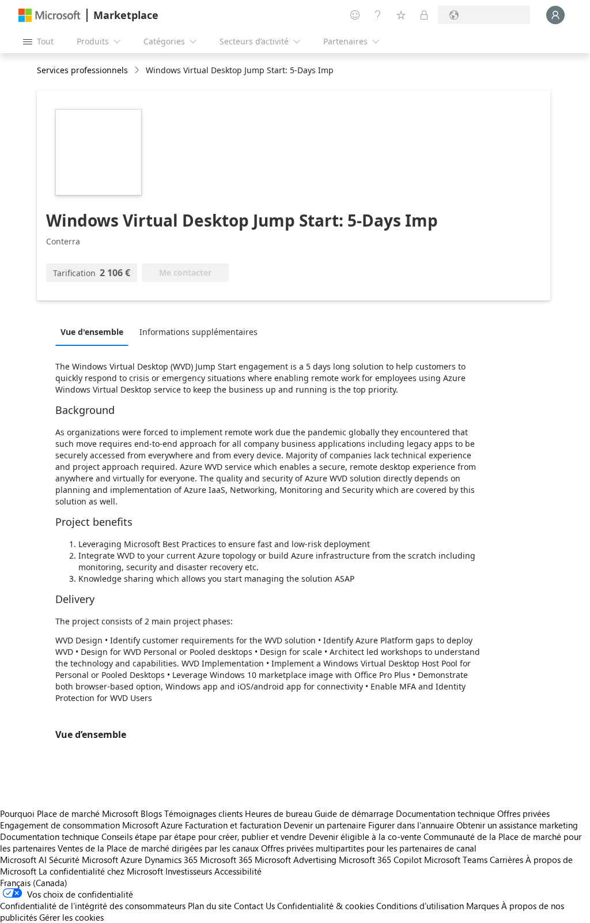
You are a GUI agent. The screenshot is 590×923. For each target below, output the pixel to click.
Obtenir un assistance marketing (517, 825)
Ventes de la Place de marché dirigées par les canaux (158, 848)
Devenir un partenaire (324, 825)
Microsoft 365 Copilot (380, 859)
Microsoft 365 (226, 859)
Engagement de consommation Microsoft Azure (92, 825)
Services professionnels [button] (82, 70)
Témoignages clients (203, 813)
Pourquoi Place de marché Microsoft (69, 813)
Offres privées (523, 813)
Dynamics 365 (171, 859)
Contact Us (254, 905)
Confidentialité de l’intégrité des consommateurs (93, 905)
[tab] (94, 331)
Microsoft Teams (455, 859)
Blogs (151, 813)
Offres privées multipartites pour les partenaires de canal (368, 848)
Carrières (506, 859)
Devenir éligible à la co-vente (365, 836)
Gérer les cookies (71, 917)
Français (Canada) (33, 882)
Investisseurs (188, 871)
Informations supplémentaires (198, 331)
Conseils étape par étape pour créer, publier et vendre (204, 836)
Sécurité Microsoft (83, 859)
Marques (482, 905)
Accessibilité (238, 871)
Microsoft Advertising (295, 859)
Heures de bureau (278, 813)
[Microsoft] (49, 15)
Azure (131, 859)
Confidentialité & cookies (325, 905)
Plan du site (210, 905)
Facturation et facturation (233, 825)
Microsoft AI (23, 859)
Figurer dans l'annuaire (411, 825)
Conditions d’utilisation (420, 905)
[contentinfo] (138, 70)
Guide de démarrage (354, 813)
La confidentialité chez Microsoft (101, 871)
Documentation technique (445, 813)
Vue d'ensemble (91, 331)
